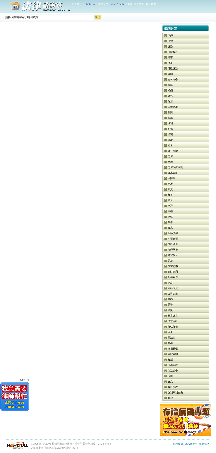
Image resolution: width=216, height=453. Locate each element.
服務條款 (178, 443)
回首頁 (128, 4)
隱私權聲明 (191, 443)
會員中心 (139, 4)
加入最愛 (151, 4)
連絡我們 (204, 443)
